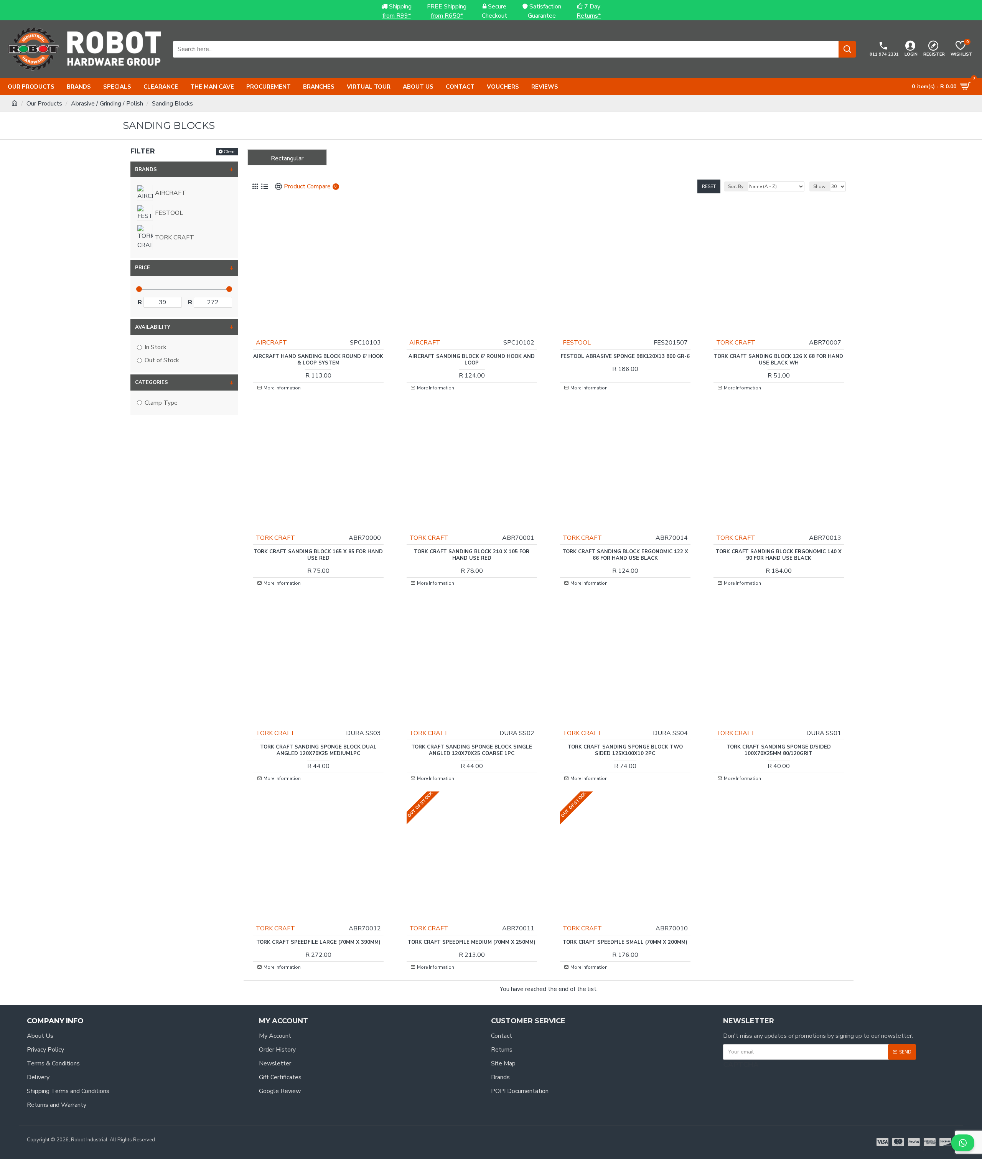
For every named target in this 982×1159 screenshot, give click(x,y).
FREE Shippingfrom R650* (446, 11)
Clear (229, 151)
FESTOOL (577, 342)
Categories (151, 382)
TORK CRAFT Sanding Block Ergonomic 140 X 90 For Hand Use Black (779, 555)
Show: (820, 186)
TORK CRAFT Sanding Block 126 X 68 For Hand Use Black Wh (778, 359)
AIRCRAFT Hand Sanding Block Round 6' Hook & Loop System (318, 359)
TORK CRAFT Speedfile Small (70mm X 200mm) (625, 942)
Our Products (44, 103)
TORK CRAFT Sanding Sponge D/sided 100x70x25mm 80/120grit (779, 750)
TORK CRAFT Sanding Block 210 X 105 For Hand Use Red (471, 555)
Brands (146, 169)
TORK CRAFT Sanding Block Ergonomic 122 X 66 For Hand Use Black (625, 555)
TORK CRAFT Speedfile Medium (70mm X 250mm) (471, 942)
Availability (152, 327)
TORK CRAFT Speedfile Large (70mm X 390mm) (318, 942)
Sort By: (736, 186)
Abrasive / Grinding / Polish (107, 103)
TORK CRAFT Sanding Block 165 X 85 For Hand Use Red (318, 555)
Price (142, 267)
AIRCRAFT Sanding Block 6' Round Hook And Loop (472, 359)
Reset (709, 186)
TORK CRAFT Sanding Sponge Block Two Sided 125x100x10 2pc (625, 750)
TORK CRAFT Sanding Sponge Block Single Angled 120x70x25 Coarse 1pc (471, 750)
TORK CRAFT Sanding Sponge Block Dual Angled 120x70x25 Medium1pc (318, 750)
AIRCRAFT (271, 342)
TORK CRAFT (735, 342)
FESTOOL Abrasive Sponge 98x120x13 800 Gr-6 (625, 356)
